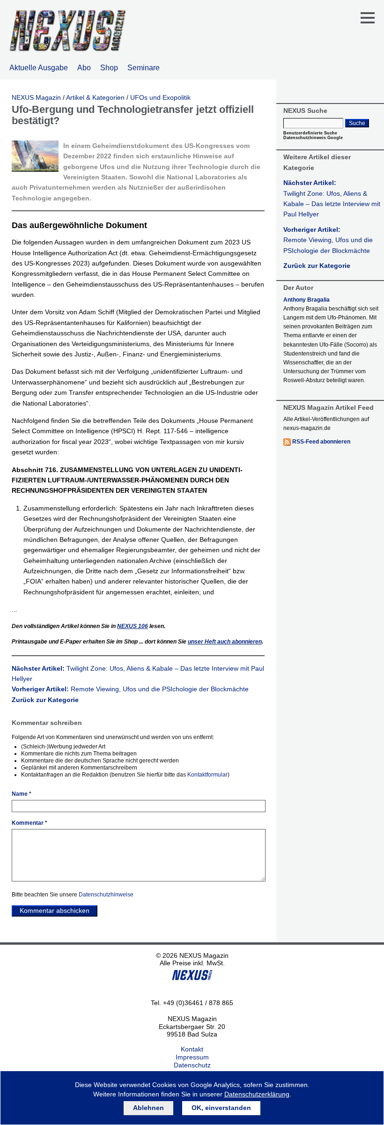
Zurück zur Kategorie (45, 699)
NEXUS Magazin (36, 97)
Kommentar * (29, 823)
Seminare (143, 68)
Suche (357, 123)
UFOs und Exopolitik (160, 97)
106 (132, 626)
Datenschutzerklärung (256, 1094)
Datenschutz (192, 1065)
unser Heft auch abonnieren (225, 641)
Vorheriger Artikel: (130, 689)
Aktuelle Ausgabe (38, 68)
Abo (84, 68)
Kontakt (192, 1049)
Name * (21, 794)
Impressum (192, 1057)
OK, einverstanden (221, 1107)
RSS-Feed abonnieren (321, 441)
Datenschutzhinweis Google (313, 137)
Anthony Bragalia (306, 299)
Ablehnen (148, 1107)
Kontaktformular (207, 774)
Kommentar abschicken (54, 910)
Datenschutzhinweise (106, 894)
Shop (109, 68)
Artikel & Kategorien (95, 97)
